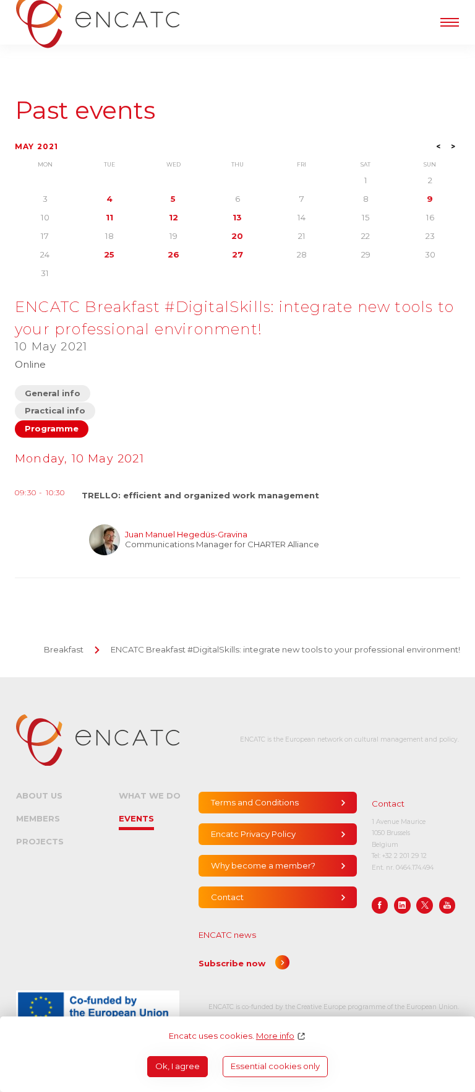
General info (52, 393)
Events (136, 818)
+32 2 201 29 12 (404, 856)
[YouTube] (447, 905)
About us (39, 795)
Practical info (55, 410)
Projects (40, 841)
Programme (52, 428)
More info (275, 1036)
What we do (150, 795)
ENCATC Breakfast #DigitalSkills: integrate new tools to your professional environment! (285, 649)
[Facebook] (380, 905)
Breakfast (63, 649)
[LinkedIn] (402, 905)
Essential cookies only (275, 1066)
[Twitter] (424, 905)
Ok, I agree (177, 1066)
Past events (85, 110)
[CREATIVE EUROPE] (97, 1007)
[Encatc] (97, 740)
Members (38, 818)
